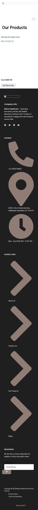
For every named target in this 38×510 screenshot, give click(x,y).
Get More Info (8, 85)
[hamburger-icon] (33, 19)
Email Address (10, 463)
